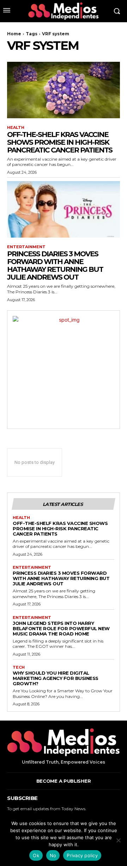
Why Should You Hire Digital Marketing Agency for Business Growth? (55, 678)
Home (14, 33)
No (53, 855)
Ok (36, 855)
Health (15, 127)
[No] (118, 840)
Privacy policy (82, 855)
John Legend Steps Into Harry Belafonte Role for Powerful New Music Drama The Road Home (61, 628)
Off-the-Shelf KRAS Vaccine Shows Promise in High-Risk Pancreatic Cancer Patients (59, 142)
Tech (19, 667)
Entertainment (26, 247)
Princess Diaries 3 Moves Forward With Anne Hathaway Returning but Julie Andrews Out (55, 265)
